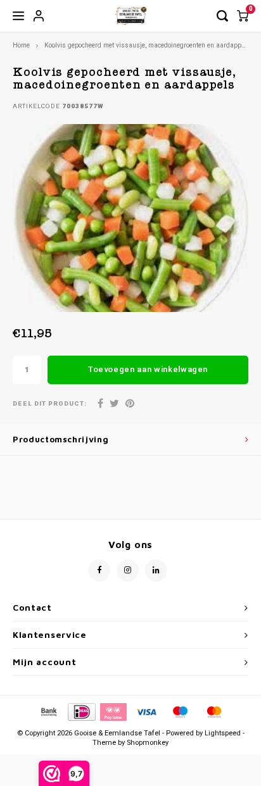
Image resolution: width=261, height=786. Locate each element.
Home (21, 45)
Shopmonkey (148, 742)
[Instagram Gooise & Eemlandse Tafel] (128, 570)
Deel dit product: (50, 404)
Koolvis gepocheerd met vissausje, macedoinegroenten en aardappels (147, 45)
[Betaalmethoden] (48, 711)
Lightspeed (223, 733)
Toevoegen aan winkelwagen (148, 369)
